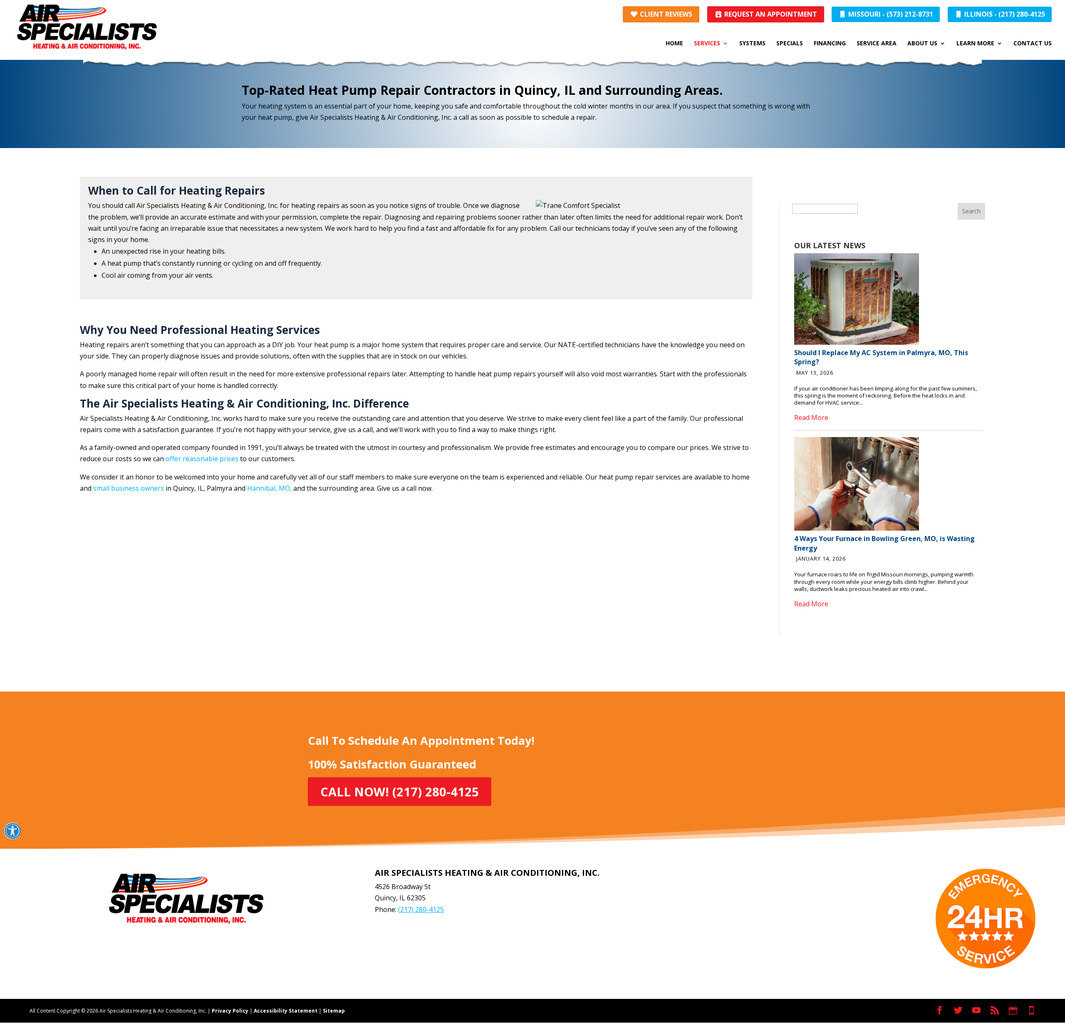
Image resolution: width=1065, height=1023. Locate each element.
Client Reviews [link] (665, 14)
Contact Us (1032, 43)
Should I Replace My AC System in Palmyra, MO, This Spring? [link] (881, 357)
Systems (752, 43)
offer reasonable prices (202, 458)
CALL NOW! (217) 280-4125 (399, 791)
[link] (856, 342)
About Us (922, 43)
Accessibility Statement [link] (285, 1010)
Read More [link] (811, 417)
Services (707, 43)
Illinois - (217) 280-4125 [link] (1004, 14)
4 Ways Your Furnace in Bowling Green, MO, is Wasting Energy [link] (884, 543)
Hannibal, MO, (269, 488)
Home (674, 43)
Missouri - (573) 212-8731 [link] (890, 14)
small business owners (128, 488)
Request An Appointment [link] (770, 14)
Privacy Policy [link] (230, 1010)
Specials (789, 43)
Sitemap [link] (334, 1010)
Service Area (877, 43)
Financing (830, 43)
